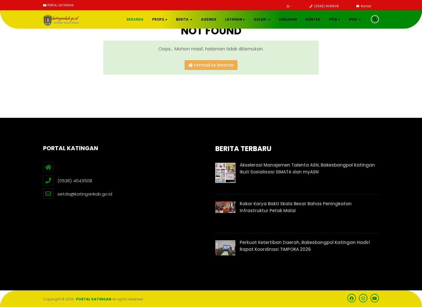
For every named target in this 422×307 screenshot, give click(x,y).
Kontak (365, 6)
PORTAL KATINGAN (93, 299)
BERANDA (135, 19)
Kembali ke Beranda (213, 65)
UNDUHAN (288, 19)
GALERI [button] (260, 19)
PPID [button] (333, 19)
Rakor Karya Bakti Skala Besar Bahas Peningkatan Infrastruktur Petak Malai (296, 207)
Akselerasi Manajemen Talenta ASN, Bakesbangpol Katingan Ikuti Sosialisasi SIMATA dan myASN (307, 168)
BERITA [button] (182, 19)
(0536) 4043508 (326, 6)
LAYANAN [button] (233, 19)
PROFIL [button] (158, 19)
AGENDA (208, 19)
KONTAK (312, 19)
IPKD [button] (353, 19)
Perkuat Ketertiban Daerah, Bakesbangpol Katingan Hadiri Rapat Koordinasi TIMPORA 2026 (305, 245)
